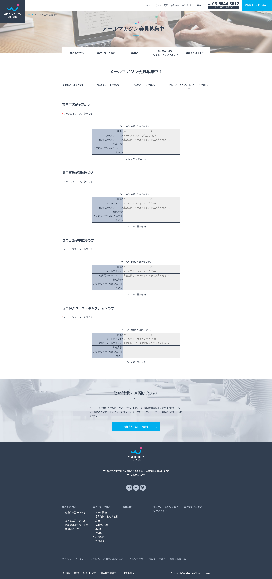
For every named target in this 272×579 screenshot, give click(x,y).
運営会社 (128, 573)
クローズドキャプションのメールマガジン (189, 85)
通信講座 (100, 541)
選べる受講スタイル (75, 520)
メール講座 (101, 512)
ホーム (30, 15)
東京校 (98, 529)
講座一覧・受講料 (106, 53)
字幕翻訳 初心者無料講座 (106, 518)
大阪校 (98, 533)
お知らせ (175, 5)
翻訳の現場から (178, 559)
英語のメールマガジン (73, 85)
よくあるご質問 (160, 5)
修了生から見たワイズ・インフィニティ (165, 53)
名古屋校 (100, 537)
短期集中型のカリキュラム (76, 514)
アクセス (146, 5)
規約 (94, 573)
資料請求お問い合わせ (257, 5)
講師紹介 (136, 53)
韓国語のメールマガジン (108, 85)
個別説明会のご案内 (191, 5)
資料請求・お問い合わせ (136, 426)
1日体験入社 (101, 525)
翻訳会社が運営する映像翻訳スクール (76, 527)
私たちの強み (77, 53)
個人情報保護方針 (110, 573)
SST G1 (163, 559)
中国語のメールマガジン (144, 85)
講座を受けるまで (195, 53)
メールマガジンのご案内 (87, 559)
